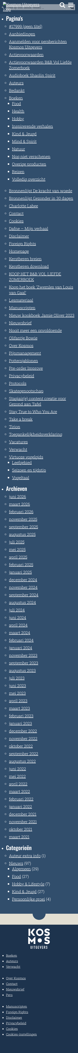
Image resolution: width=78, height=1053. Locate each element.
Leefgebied (22, 462)
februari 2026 (21, 511)
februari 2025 (21, 564)
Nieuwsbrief (20, 322)
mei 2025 (17, 549)
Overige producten (29, 164)
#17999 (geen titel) (25, 26)
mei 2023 (17, 693)
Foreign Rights (22, 243)
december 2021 (22, 814)
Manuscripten (22, 307)
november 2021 (23, 821)
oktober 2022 (21, 746)
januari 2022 (20, 806)
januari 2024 (20, 647)
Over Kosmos (21, 345)
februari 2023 (21, 715)
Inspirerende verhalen (32, 126)
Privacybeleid (21, 375)
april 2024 (18, 625)
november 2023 (23, 655)
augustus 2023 (22, 670)
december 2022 (23, 730)
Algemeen (21, 868)
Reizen (18, 171)
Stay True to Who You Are (33, 411)
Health (18, 111)
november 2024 (23, 587)
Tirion (14, 426)
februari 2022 (21, 798)
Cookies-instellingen (21, 1034)
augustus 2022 (22, 761)
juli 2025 (16, 541)
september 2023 (23, 662)
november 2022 (23, 738)
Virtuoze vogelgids (26, 456)
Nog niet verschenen (31, 156)
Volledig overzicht (28, 179)
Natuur (18, 148)
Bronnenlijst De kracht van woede (40, 190)
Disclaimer (19, 236)
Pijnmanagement (25, 353)
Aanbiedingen (22, 33)
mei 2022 (17, 776)
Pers (9, 995)
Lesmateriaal (21, 300)
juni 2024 (17, 617)
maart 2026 (19, 504)
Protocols (17, 383)
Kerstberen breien (25, 258)
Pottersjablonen (23, 360)
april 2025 (18, 557)
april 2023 (18, 700)
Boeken (16, 97)
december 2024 (23, 579)
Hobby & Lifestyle (28, 883)
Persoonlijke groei (28, 899)
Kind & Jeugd (24, 133)
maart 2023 (19, 708)
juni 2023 (17, 685)
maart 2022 (19, 791)
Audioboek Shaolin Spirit (32, 75)
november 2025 (23, 519)
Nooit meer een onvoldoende (35, 330)
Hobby (18, 118)
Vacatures (18, 441)
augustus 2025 (22, 534)
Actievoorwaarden (26, 54)
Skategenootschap (26, 390)
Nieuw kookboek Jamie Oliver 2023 (41, 315)
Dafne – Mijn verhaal (28, 228)
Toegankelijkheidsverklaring (35, 434)
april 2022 (18, 783)
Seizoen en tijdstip (29, 470)
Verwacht (18, 449)
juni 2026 (17, 496)
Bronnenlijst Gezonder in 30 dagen (41, 198)
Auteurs (16, 82)
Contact (16, 213)
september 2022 (23, 753)
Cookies (16, 220)
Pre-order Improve (26, 368)
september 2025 (23, 526)
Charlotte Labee (23, 205)
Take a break (21, 419)
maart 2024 (19, 632)
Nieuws (16, 863)
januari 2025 (20, 572)
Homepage (19, 251)
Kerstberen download (29, 266)
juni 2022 (17, 768)
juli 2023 (17, 678)
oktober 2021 (20, 829)
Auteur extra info (25, 855)
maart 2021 (19, 836)
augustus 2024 (22, 602)
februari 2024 (21, 640)
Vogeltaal (20, 477)
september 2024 (23, 594)
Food (16, 103)
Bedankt (17, 90)
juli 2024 (17, 609)
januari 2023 (20, 723)
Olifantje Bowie (23, 337)
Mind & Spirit (24, 141)
